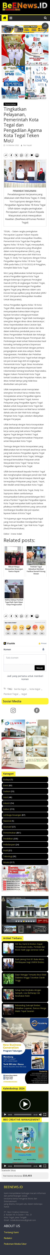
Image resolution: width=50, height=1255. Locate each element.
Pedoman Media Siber (15, 1243)
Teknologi (7, 856)
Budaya (6, 779)
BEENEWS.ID (13, 1187)
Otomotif (7, 826)
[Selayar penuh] (44, 1114)
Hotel (5, 797)
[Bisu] (40, 1114)
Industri (6, 803)
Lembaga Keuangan (12, 815)
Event (5, 785)
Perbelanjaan (9, 844)
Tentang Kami (11, 1232)
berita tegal (20, 689)
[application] (25, 1104)
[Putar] (5, 1114)
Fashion (6, 791)
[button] (21, 32)
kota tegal (35, 689)
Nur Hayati (27, 145)
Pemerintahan (10, 104)
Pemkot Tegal (11, 694)
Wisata (6, 862)
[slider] (22, 1114)
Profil (5, 850)
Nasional (7, 821)
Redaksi (8, 1238)
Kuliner (6, 809)
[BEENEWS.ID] (5, 18)
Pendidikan (8, 838)
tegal (24, 694)
